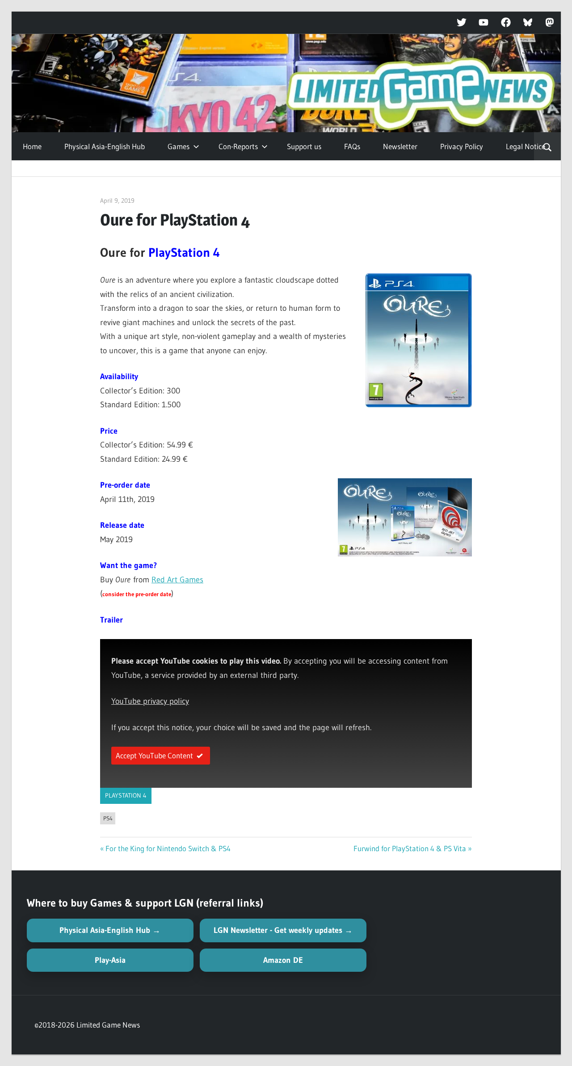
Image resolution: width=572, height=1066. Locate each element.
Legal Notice (525, 146)
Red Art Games (177, 580)
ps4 (108, 818)
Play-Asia (110, 960)
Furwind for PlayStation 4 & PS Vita (409, 848)
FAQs (352, 146)
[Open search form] (547, 146)
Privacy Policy (461, 146)
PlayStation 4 (126, 795)
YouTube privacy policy (150, 701)
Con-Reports (238, 146)
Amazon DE (283, 960)
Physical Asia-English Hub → (109, 930)
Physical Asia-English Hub (104, 146)
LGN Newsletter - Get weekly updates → (283, 930)
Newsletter (400, 146)
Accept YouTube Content (154, 755)
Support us (304, 146)
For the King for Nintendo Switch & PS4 (168, 848)
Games (178, 146)
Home (32, 146)
